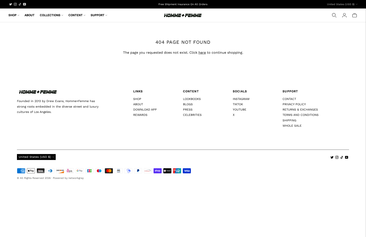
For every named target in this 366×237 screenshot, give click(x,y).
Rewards (140, 114)
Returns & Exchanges (300, 109)
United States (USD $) (341, 4)
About (138, 104)
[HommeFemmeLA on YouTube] (24, 4)
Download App (145, 109)
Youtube (239, 109)
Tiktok (238, 104)
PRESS (188, 109)
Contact (289, 99)
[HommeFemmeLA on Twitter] (10, 4)
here (202, 52)
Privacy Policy (294, 104)
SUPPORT (97, 15)
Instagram (241, 99)
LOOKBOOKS (192, 99)
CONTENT (75, 15)
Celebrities (192, 114)
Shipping (289, 120)
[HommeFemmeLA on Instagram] (15, 4)
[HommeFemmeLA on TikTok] (19, 4)
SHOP (12, 15)
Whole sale (292, 125)
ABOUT (30, 15)
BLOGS (188, 104)
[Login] (344, 15)
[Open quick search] (334, 15)
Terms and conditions (301, 114)
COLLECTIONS (50, 15)
